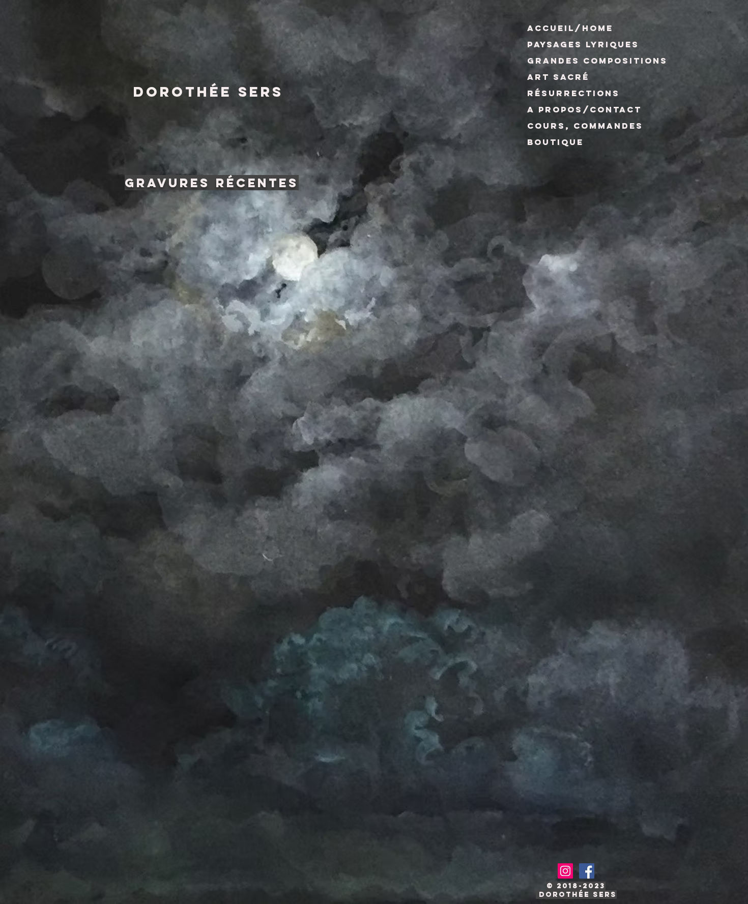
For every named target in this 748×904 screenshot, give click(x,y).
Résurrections (573, 93)
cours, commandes (585, 126)
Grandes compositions (597, 60)
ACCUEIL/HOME (570, 28)
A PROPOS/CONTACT (584, 109)
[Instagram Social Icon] (565, 871)
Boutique (555, 142)
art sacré (558, 77)
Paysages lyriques (583, 44)
